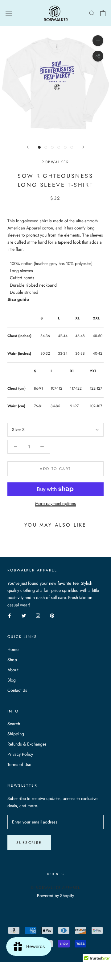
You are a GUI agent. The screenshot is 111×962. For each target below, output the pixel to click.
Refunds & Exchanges (27, 744)
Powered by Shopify (55, 895)
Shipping (15, 734)
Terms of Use (19, 764)
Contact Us (17, 690)
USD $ (53, 874)
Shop (12, 659)
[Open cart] (102, 13)
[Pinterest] (52, 615)
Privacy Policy (20, 754)
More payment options (55, 503)
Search (13, 723)
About (12, 670)
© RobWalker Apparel (55, 887)
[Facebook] (9, 615)
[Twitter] (24, 615)
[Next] (83, 147)
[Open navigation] (9, 13)
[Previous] (28, 147)
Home (12, 649)
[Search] (92, 12)
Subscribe (29, 842)
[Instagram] (38, 615)
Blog (11, 680)
